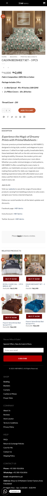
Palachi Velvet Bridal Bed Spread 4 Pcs (12, 324)
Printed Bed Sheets (29, 57)
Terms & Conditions (10, 423)
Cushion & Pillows (10, 394)
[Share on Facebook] (8, 117)
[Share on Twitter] (12, 117)
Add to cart (27, 110)
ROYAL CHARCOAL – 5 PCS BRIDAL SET (13, 285)
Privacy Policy (8, 427)
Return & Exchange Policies (13, 444)
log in (19, 236)
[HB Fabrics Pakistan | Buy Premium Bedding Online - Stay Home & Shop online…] (23, 3)
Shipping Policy (9, 456)
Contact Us (7, 452)
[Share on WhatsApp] (4, 117)
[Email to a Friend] (16, 117)
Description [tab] (7, 131)
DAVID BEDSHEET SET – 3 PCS (35, 285)
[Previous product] (8, 67)
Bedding (13, 57)
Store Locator (8, 419)
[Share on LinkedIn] (24, 117)
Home (4, 57)
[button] (7, 3)
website (12, 189)
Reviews (6, 415)
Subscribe (22, 358)
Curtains (6, 390)
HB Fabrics (19, 208)
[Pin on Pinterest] (20, 117)
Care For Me (8, 448)
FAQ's (5, 439)
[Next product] (3, 67)
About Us (6, 410)
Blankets (6, 386)
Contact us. (15, 491)
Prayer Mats (8, 398)
